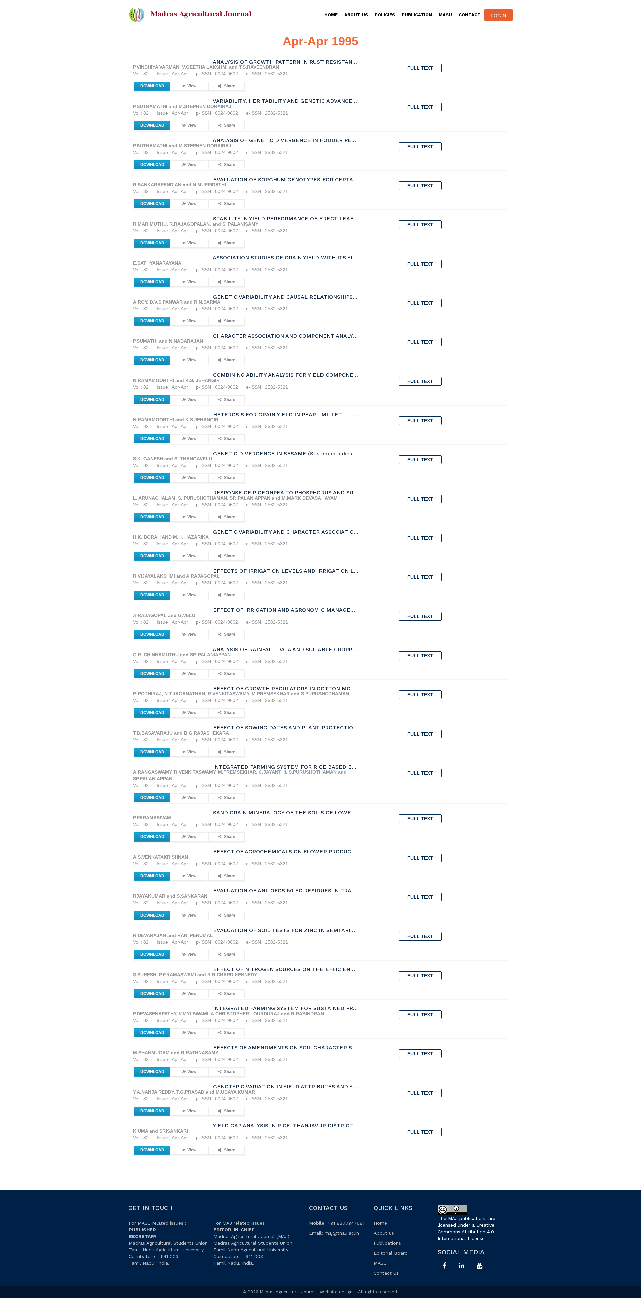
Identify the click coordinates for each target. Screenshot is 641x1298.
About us (384, 1233)
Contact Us (386, 1273)
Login (498, 15)
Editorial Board (391, 1253)
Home (331, 14)
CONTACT (470, 14)
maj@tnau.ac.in (342, 1233)
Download (152, 86)
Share (229, 86)
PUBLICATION (417, 14)
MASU (445, 14)
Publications (387, 1243)
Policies (385, 14)
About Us (356, 14)
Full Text (420, 68)
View (191, 86)
